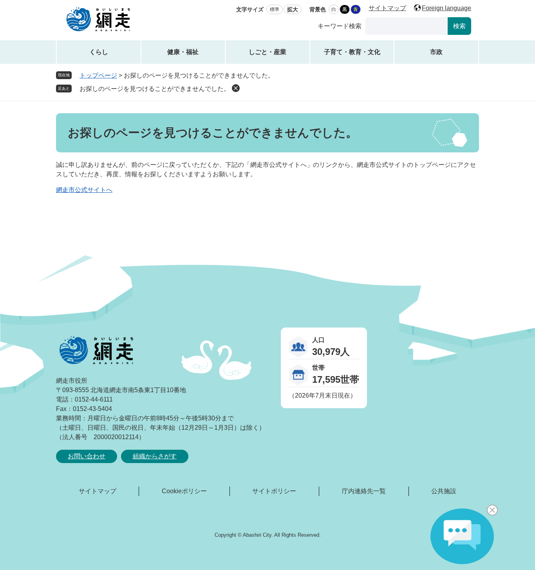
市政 (436, 52)
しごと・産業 (267, 52)
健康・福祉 (183, 52)
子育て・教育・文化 (352, 52)
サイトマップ (387, 8)
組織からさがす (155, 456)
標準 (274, 9)
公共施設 (443, 491)
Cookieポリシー (184, 491)
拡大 (292, 9)
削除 (236, 88)
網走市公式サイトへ (84, 189)
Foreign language (446, 8)
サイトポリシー (274, 491)
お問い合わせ (86, 456)
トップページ (98, 75)
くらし (98, 52)
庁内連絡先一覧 (364, 491)
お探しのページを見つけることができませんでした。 (155, 88)
